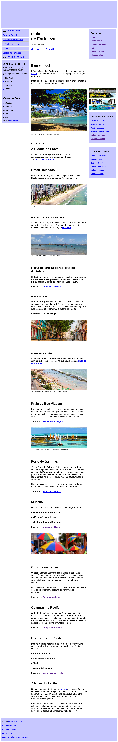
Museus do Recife (51, 527)
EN (9, 57)
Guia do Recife (97, 163)
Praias (93, 37)
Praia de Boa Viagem (53, 421)
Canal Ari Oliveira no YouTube (15, 737)
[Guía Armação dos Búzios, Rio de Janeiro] (102, 109)
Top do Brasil (13, 31)
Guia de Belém (97, 174)
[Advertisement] (54, 14)
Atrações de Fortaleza (13, 39)
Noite (93, 48)
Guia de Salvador (98, 156)
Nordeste (66, 227)
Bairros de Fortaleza (12, 53)
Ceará (34, 73)
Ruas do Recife (97, 124)
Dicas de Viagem (98, 55)
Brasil (18, 92)
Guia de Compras (98, 51)
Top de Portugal (9, 725)
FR (13, 57)
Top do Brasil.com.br (15, 722)
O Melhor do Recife (99, 44)
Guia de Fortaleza (11, 35)
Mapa (5, 48)
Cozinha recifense (51, 597)
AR (22, 57)
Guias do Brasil (42, 49)
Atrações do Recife (45, 159)
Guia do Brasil (13, 120)
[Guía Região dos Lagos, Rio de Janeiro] (102, 92)
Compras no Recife (52, 628)
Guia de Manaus (98, 170)
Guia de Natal (97, 159)
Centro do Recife (98, 121)
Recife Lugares (97, 128)
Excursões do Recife (53, 673)
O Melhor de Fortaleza (13, 44)
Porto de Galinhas (52, 287)
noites (63, 689)
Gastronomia (96, 41)
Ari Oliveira (7, 733)
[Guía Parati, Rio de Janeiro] (102, 103)
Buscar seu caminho (100, 131)
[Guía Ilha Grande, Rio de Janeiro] (102, 98)
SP (18, 57)
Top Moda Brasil (9, 729)
